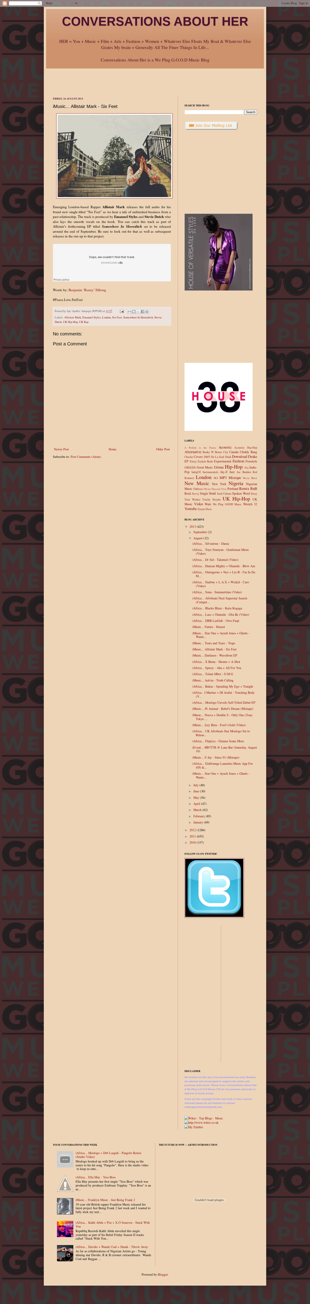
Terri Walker (192, 499)
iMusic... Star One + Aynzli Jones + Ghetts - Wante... (221, 635)
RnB (253, 488)
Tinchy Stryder (211, 499)
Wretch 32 (250, 504)
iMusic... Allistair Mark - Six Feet (214, 649)
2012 (193, 830)
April (197, 803)
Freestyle (251, 461)
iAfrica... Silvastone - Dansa (210, 543)
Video (198, 503)
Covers (198, 456)
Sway (254, 494)
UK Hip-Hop (70, 322)
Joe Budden (244, 472)
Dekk (228, 457)
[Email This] (129, 311)
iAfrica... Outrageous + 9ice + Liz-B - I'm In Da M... (223, 574)
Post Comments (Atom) (86, 456)
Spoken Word (241, 493)
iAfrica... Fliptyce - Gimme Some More (218, 741)
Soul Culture (224, 494)
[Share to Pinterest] (147, 311)
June (196, 791)
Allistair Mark (72, 317)
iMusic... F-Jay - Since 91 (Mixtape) (215, 757)
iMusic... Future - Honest (208, 627)
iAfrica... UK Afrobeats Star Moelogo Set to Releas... (221, 733)
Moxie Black (250, 478)
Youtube (191, 508)
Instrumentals (211, 472)
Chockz (189, 457)
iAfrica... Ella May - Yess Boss (96, 1177)
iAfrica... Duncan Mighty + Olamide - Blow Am (223, 566)
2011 (193, 836)
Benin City (221, 452)
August (198, 538)
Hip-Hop (234, 466)
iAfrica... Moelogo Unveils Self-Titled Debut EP (223, 702)
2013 (193, 526)
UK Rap (84, 322)
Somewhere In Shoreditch (138, 317)
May (196, 797)
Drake (252, 456)
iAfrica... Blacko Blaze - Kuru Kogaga (217, 608)
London (106, 317)
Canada (234, 452)
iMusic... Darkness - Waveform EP (214, 655)
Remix (244, 488)
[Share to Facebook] (142, 311)
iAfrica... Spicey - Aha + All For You (216, 668)
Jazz (232, 472)
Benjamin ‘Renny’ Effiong (87, 290)
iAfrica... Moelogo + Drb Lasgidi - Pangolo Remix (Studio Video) (108, 1155)
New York (219, 484)
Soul (212, 493)
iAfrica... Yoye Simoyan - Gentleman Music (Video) (220, 551)
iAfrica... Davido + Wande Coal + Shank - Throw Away (112, 1247)
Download (239, 456)
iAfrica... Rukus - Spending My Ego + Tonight (222, 686)
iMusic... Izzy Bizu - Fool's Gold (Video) (219, 725)
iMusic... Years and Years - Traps (213, 643)
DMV (207, 457)
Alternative (193, 451)
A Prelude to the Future (200, 447)
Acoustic (225, 447)
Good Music (205, 467)
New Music (197, 483)
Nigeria (236, 483)
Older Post (163, 449)
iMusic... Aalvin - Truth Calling (213, 680)
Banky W (208, 452)
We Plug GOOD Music (227, 504)
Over (223, 489)
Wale (208, 504)
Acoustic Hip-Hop (245, 447)
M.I (216, 478)
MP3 (223, 477)
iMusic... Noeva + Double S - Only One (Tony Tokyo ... (222, 717)
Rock (188, 493)
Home (112, 449)
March (197, 810)
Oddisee (198, 489)
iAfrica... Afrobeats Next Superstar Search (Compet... (219, 600)
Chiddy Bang (248, 452)
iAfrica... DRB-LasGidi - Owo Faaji (215, 620)
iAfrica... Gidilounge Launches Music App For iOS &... (222, 765)
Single (204, 493)
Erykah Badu (205, 461)
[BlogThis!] (134, 311)
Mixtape (235, 477)
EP (186, 461)
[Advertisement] (155, 78)
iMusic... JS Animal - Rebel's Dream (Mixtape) (222, 708)
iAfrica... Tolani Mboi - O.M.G (212, 674)
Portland (232, 488)
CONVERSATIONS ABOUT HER (155, 21)
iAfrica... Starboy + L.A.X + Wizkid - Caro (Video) (220, 584)
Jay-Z (224, 472)
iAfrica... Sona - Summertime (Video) (217, 592)
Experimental (222, 461)
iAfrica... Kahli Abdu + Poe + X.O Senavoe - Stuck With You (113, 1224)
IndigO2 (196, 472)
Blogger (163, 1274)
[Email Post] (121, 311)
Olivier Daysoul (212, 489)
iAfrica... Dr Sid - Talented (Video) (215, 559)
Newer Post (61, 449)
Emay (193, 461)
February (199, 816)
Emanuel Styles (91, 317)
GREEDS (190, 467)
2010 (193, 842)
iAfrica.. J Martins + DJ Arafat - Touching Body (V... (223, 694)
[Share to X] (138, 311)
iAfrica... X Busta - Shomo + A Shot (216, 661)
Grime (219, 467)
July (196, 785)
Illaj (246, 467)
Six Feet (117, 317)
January (198, 822)
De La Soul (217, 457)
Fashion (238, 461)
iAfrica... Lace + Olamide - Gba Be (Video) (220, 614)
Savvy (195, 494)
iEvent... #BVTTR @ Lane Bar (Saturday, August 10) (224, 749)
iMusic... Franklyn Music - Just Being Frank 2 (105, 1200)
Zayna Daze (205, 509)
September (200, 532)
